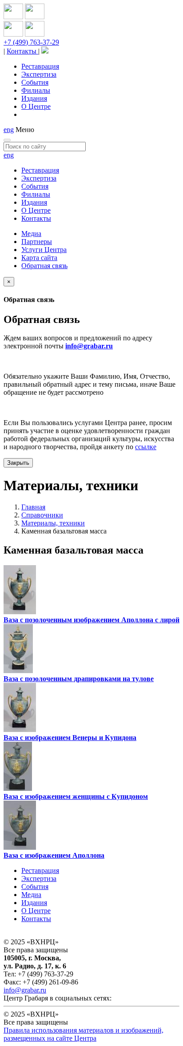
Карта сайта (39, 257)
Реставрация (40, 66)
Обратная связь (44, 265)
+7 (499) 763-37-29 (31, 42)
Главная (33, 507)
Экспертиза (38, 74)
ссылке (145, 447)
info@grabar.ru (89, 346)
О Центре (36, 106)
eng (9, 129)
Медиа (31, 233)
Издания (34, 98)
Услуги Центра (44, 249)
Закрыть (18, 462)
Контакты (22, 51)
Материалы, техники (53, 523)
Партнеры (36, 241)
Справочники (42, 515)
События (34, 82)
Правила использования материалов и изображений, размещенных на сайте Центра (83, 1034)
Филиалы (35, 90)
